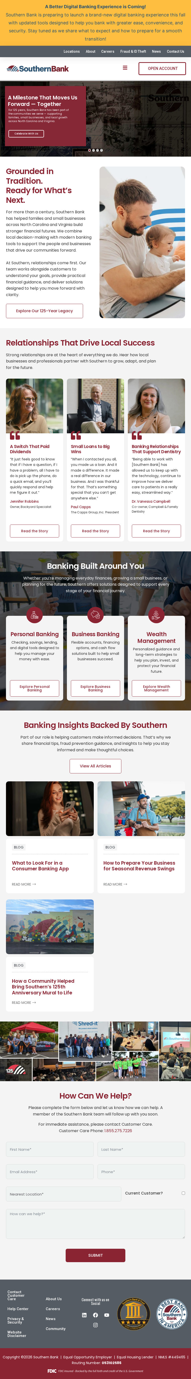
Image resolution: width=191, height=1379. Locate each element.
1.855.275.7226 (118, 1131)
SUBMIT (95, 1255)
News (156, 51)
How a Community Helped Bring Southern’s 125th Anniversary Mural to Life (43, 987)
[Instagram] (95, 1325)
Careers (107, 51)
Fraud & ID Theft (133, 51)
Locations (72, 51)
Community (55, 1329)
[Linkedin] (84, 1315)
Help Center (18, 1309)
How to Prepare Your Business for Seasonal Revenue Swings (139, 866)
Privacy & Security (15, 1321)
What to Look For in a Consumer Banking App (40, 866)
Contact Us (175, 51)
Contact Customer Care (16, 1295)
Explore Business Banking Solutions (35, 134)
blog (19, 847)
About (90, 51)
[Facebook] (95, 1315)
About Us (54, 1299)
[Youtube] (107, 1315)
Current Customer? (144, 1193)
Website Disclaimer (16, 1334)
